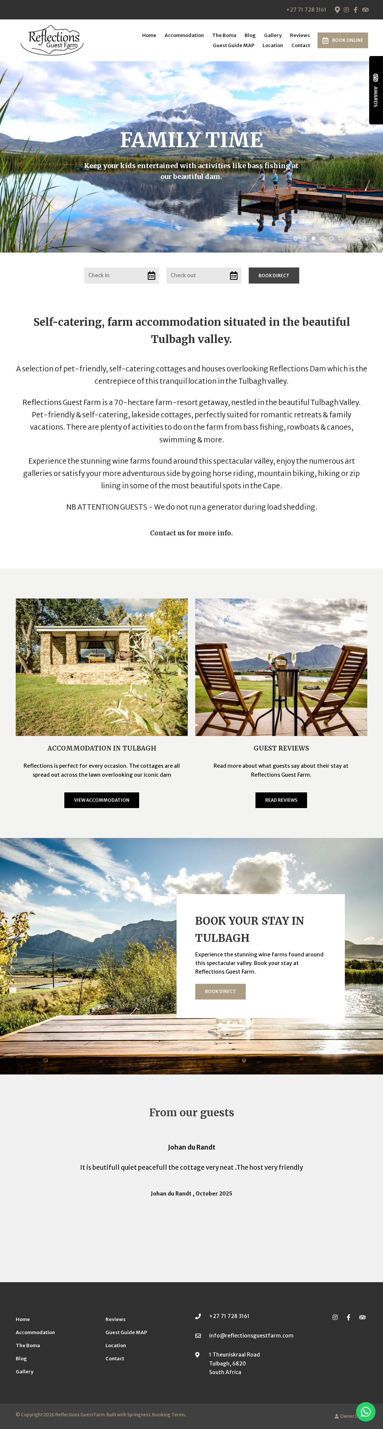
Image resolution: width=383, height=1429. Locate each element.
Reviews (300, 35)
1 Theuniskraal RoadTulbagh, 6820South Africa (234, 1363)
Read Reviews (281, 800)
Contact (300, 45)
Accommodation (184, 35)
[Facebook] (356, 10)
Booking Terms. (169, 1414)
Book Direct (220, 991)
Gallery (273, 35)
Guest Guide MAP (233, 45)
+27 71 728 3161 (306, 9)
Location (273, 45)
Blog (250, 35)
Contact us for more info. (191, 533)
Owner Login (353, 1416)
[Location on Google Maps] (337, 9)
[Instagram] (346, 10)
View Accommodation (101, 800)
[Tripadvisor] (365, 10)
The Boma (224, 35)
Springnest (138, 1414)
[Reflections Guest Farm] (52, 39)
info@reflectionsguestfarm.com (251, 1335)
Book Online (347, 40)
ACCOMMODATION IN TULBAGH (102, 748)
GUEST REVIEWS (281, 748)
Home (149, 35)
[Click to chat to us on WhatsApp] (366, 1412)
